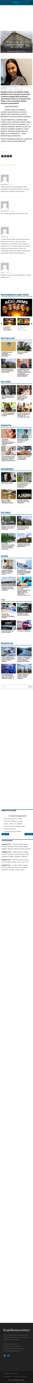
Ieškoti (30, 686)
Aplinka (6, 512)
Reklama (16, 1376)
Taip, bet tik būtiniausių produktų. (13, 821)
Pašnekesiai (14, 1373)
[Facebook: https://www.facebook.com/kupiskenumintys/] (8, 1355)
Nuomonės (7, 469)
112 (3, 600)
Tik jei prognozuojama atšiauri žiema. (14, 826)
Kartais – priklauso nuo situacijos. (13, 823)
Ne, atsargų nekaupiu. (10, 829)
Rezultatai (29, 834)
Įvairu (4, 556)
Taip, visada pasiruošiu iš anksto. (13, 818)
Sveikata (6, 425)
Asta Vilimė (3, 88)
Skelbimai (6, 1373)
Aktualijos (8, 338)
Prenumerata (7, 1376)
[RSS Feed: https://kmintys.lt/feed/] (4, 1355)
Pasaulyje (7, 643)
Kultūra (6, 382)
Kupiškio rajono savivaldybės (8, 86)
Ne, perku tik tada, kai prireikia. (12, 831)
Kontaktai (23, 1376)
